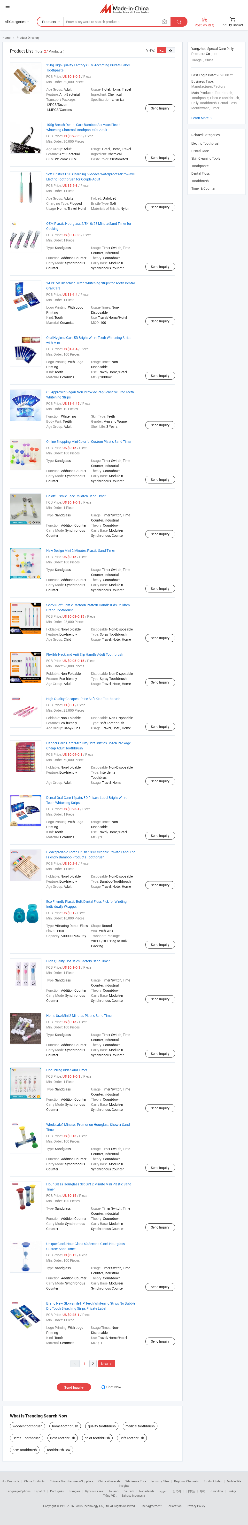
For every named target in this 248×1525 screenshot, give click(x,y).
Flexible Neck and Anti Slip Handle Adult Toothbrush (84, 654)
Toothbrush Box (58, 1449)
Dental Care (200, 150)
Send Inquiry (160, 108)
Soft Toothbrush (132, 1438)
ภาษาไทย (216, 1491)
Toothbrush (200, 181)
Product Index (213, 1481)
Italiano (113, 1491)
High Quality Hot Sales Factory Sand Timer (78, 961)
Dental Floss (200, 173)
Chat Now (113, 1387)
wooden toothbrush (27, 1426)
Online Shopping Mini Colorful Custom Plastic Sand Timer (89, 441)
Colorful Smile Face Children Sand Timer (76, 496)
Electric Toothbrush (205, 143)
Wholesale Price (135, 1481)
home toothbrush (65, 1426)
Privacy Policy (196, 1506)
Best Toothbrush (62, 1438)
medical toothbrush (140, 1426)
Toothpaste (200, 165)
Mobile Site (234, 1481)
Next (107, 1363)
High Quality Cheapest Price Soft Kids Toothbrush (83, 698)
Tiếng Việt (109, 1495)
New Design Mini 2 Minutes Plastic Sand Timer (80, 550)
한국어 (176, 1491)
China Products (34, 1481)
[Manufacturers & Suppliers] (124, 8)
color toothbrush (97, 1438)
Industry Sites (160, 1481)
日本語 (190, 1491)
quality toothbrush (102, 1426)
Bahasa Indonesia (133, 1495)
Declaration (174, 1506)
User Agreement (151, 1506)
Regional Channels (186, 1481)
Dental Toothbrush (26, 1438)
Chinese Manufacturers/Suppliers (71, 1481)
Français (74, 1491)
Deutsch (129, 1491)
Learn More (202, 118)
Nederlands (146, 1491)
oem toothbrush (25, 1449)
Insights (124, 1485)
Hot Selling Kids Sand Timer (66, 1070)
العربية (163, 1491)
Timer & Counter (203, 188)
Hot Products (10, 1481)
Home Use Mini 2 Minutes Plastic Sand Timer (79, 1015)
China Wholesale (109, 1481)
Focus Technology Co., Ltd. (92, 1506)
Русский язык (94, 1491)
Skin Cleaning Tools (205, 158)
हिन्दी (202, 1491)
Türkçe (232, 1491)
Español (39, 1491)
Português (57, 1491)
